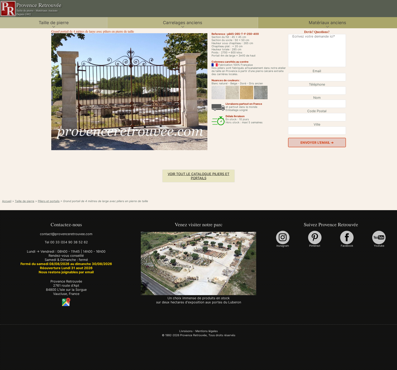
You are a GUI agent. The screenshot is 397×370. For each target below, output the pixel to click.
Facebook (347, 245)
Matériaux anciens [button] (327, 22)
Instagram (282, 245)
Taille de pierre (24, 201)
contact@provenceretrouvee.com (66, 234)
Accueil (6, 201)
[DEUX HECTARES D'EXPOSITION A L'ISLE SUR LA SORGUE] (198, 294)
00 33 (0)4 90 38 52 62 (69, 242)
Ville (317, 124)
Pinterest (314, 245)
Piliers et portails (49, 201)
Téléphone (317, 84)
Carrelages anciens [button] (182, 22)
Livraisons (186, 331)
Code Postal (316, 111)
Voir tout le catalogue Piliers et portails (198, 176)
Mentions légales (206, 331)
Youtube (379, 245)
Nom (317, 97)
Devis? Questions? (317, 31)
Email (317, 71)
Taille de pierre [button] (54, 22)
